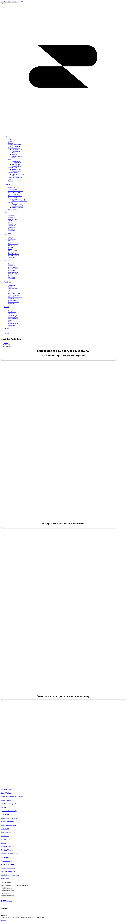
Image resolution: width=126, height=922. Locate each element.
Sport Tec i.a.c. (6, 793)
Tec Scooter (5, 857)
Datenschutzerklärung (6, 901)
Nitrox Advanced (7, 822)
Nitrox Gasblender (8, 864)
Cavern (3, 843)
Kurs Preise (5, 879)
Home (6, 343)
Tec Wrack (5, 836)
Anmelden (4, 920)
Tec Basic (4, 807)
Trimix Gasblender (8, 871)
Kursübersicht (6, 800)
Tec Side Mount (7, 850)
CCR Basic (5, 814)
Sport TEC (7, 344)
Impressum (3, 900)
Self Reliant (5, 829)
